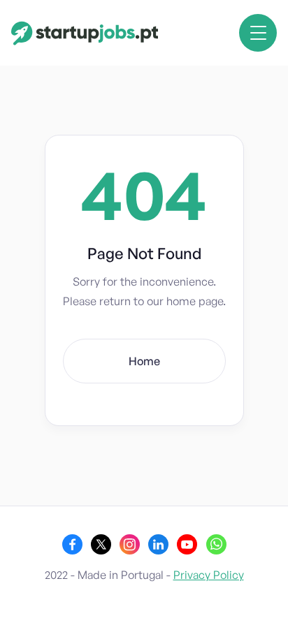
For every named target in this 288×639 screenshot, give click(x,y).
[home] (85, 33)
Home (144, 361)
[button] (258, 33)
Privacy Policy (208, 575)
